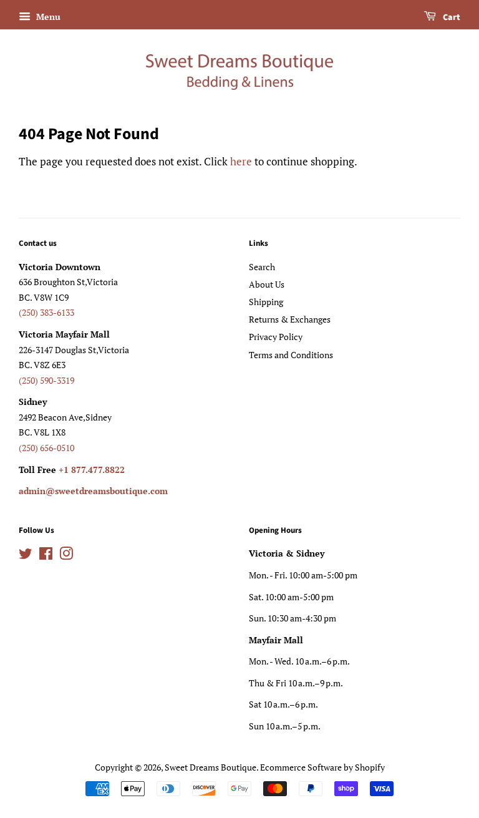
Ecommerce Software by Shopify (322, 767)
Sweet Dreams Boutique (210, 767)
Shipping (266, 302)
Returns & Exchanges (290, 319)
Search (262, 267)
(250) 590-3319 (46, 380)
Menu (47, 16)
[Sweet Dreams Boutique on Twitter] (25, 556)
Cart (450, 17)
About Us (266, 284)
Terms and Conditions (291, 355)
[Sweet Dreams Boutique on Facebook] (46, 556)
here (241, 161)
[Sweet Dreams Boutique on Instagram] (66, 556)
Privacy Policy (275, 337)
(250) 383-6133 (46, 312)
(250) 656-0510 (46, 448)
